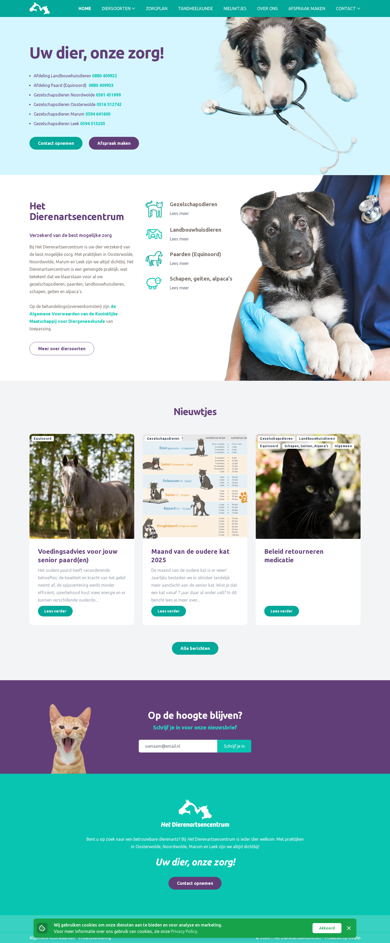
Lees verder (55, 611)
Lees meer (179, 213)
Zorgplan (156, 8)
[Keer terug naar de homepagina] (39, 8)
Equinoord (43, 438)
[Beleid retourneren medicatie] (308, 486)
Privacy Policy (184, 931)
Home (85, 8)
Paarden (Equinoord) (195, 254)
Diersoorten (116, 8)
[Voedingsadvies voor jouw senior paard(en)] (81, 486)
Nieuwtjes (235, 8)
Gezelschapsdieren (193, 204)
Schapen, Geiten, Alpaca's (306, 446)
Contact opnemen (56, 143)
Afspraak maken (306, 8)
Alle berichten (195, 648)
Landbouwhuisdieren (195, 230)
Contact (346, 8)
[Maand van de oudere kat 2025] (195, 486)
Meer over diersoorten (61, 348)
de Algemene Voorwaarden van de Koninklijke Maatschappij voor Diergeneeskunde (73, 314)
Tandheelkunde (195, 8)
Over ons (267, 8)
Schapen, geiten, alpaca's (201, 279)
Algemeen (343, 446)
